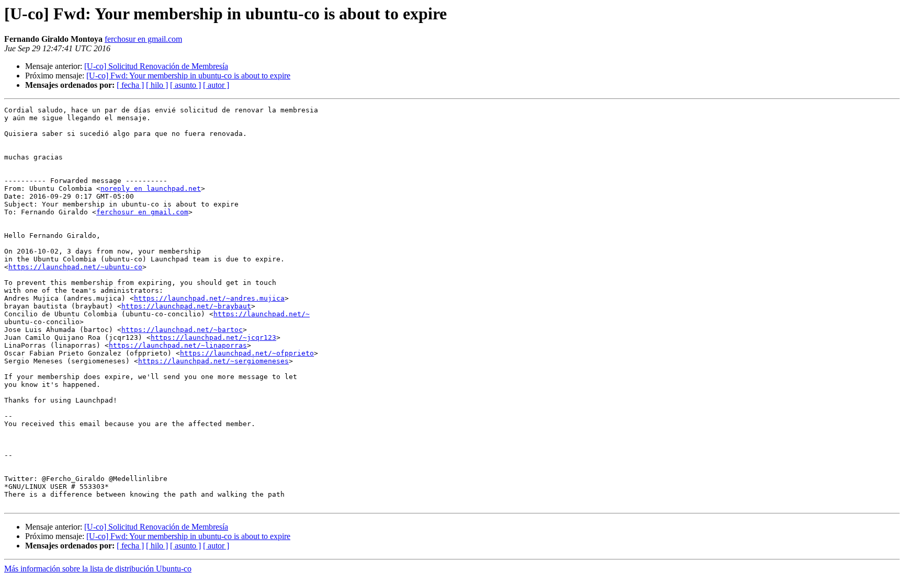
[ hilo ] (157, 85)
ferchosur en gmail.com (143, 39)
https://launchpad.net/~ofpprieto (247, 353)
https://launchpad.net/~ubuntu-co (75, 267)
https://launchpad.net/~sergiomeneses (213, 361)
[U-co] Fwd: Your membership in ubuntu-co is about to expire (188, 75)
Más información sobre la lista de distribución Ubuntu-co (97, 568)
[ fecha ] (130, 85)
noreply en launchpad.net (150, 188)
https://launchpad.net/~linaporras (178, 345)
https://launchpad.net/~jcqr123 (213, 337)
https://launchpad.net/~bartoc (182, 330)
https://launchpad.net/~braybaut (186, 306)
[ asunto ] (185, 85)
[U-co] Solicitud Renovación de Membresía (156, 66)
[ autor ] (216, 85)
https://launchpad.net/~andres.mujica (209, 298)
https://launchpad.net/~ (261, 314)
